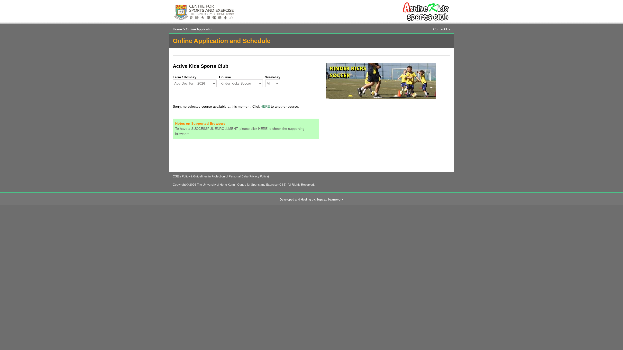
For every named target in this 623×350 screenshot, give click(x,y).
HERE (265, 106)
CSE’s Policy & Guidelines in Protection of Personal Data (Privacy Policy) (221, 176)
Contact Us (441, 29)
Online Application (199, 29)
